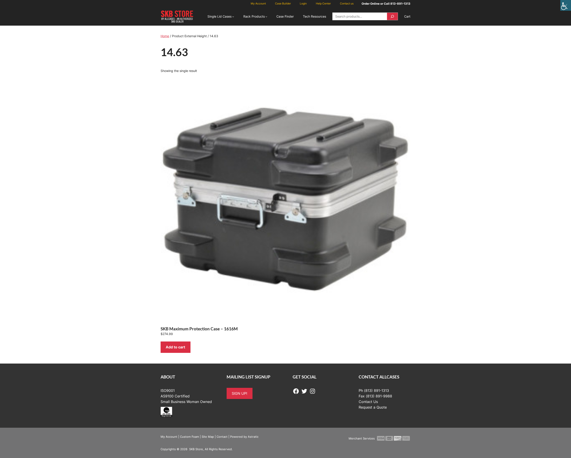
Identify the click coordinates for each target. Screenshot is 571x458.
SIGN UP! (239, 393)
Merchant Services (362, 438)
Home (165, 36)
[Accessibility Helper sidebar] (565, 5)
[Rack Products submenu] (266, 16)
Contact (222, 436)
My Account (169, 436)
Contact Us (368, 401)
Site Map (208, 436)
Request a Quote (373, 407)
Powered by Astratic (244, 436)
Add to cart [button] (175, 347)
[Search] (392, 16)
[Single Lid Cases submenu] (233, 16)
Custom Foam (189, 436)
